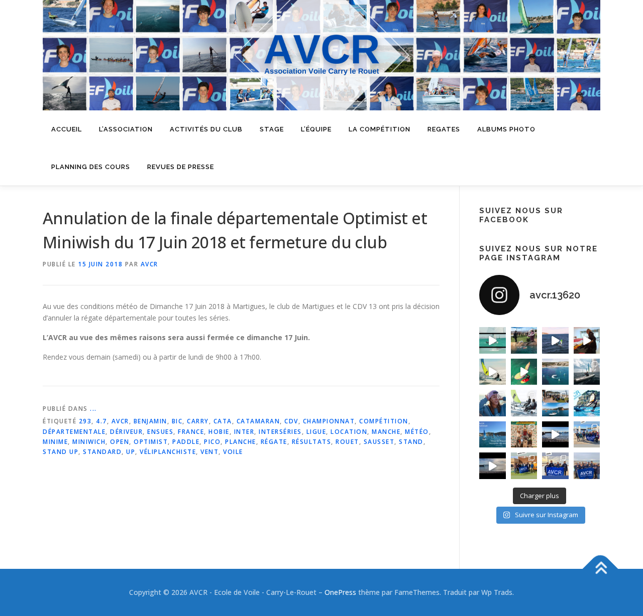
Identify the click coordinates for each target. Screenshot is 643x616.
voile (233, 451)
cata (222, 421)
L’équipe (316, 129)
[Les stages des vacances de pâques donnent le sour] (587, 372)
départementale (74, 431)
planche (240, 441)
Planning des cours (90, 167)
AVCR (149, 264)
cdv (291, 421)
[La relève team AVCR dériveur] (587, 465)
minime (55, 441)
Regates (443, 129)
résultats (312, 441)
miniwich (88, 441)
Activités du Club (206, 129)
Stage (272, 129)
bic (177, 421)
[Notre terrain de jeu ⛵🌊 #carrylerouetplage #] (555, 372)
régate (274, 441)
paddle (185, 441)
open (119, 441)
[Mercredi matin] (587, 434)
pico (212, 441)
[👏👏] (492, 434)
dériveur (126, 431)
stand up (60, 451)
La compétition (379, 129)
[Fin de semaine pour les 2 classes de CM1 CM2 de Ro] (555, 403)
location (349, 431)
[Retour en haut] (600, 568)
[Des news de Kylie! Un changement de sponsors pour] (492, 403)
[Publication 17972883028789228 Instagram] (555, 434)
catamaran (258, 421)
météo (417, 431)
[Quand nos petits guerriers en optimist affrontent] (492, 340)
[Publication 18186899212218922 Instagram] (524, 465)
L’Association (126, 129)
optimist (151, 441)
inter (244, 431)
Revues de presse (180, 167)
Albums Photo (506, 129)
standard (102, 451)
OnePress (340, 592)
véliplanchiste (168, 451)
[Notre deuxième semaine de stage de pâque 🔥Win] (492, 372)
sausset (379, 441)
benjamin (150, 421)
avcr (120, 421)
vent (209, 451)
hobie (219, 431)
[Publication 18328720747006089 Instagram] (492, 465)
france (191, 431)
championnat (329, 421)
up (130, 451)
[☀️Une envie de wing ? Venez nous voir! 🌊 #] (524, 372)
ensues (160, 431)
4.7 (101, 421)
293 (85, 421)
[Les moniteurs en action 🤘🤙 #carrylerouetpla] (555, 340)
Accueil (66, 129)
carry (198, 421)
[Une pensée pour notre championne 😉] (587, 403)
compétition (383, 421)
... (93, 408)
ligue (316, 431)
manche (386, 431)
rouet (347, 441)
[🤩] (555, 465)
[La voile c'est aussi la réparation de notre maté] (587, 340)
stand (411, 441)
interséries (280, 431)
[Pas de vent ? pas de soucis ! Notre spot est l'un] (524, 340)
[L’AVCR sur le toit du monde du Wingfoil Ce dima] (524, 434)
